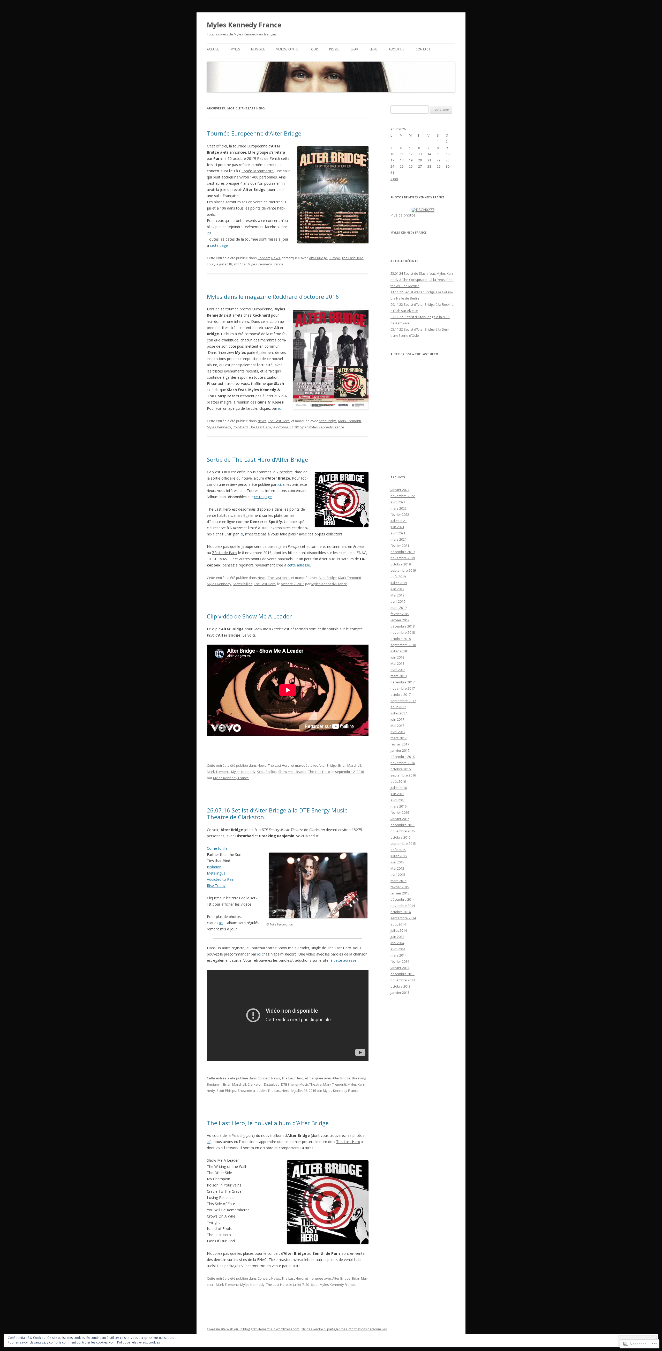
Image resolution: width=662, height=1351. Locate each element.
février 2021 (399, 545)
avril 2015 (397, 874)
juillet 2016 (398, 787)
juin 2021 (397, 527)
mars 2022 (398, 508)
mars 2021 (398, 539)
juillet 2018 (398, 651)
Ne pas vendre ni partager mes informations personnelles (344, 1329)
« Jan (394, 178)
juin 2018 (397, 657)
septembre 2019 (403, 570)
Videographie (287, 49)
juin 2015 (397, 862)
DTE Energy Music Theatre (301, 1084)
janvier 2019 (399, 620)
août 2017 (398, 707)
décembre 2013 (402, 974)
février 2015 (399, 887)
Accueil (213, 49)
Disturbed (272, 1084)
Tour (210, 264)
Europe (334, 258)
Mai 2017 (397, 725)
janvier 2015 (399, 893)
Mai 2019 (397, 595)
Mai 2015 (397, 868)
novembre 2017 (402, 688)
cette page (219, 245)
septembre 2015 (403, 843)
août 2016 (398, 781)
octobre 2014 (400, 911)
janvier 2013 (399, 992)
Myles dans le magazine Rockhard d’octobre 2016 (273, 296)
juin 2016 (397, 794)
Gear (354, 49)
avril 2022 (397, 502)
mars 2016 (398, 806)
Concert (264, 258)
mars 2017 (398, 738)
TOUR (313, 49)
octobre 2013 (400, 986)
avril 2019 (397, 601)
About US (396, 49)
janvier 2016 (399, 818)
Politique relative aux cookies (138, 1342)
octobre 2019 (400, 564)
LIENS (373, 49)
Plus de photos (403, 215)
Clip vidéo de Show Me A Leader (249, 616)
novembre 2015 (402, 831)
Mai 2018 (397, 663)
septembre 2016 (403, 775)
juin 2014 (397, 936)
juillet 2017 (398, 713)
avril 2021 (397, 533)
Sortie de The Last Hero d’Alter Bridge (257, 459)
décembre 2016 (402, 756)
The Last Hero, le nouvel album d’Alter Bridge (268, 1123)
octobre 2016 (400, 769)
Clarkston (254, 1084)
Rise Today (216, 885)
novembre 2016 (402, 762)
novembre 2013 (402, 980)
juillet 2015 (398, 856)
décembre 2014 (402, 899)
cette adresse (298, 565)
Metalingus (216, 873)
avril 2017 (397, 731)
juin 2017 (397, 719)
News (275, 258)
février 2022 (399, 514)
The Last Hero (352, 258)
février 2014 (399, 961)
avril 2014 (397, 949)
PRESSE (334, 49)
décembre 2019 (402, 551)
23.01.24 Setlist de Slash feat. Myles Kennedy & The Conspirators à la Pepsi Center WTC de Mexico (422, 279)
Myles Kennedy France (244, 24)
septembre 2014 (403, 918)
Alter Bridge (318, 258)
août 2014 (398, 924)
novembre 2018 (402, 632)
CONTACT (423, 49)
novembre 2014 (402, 905)
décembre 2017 (402, 682)
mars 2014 (398, 955)
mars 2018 (398, 676)
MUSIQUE (258, 49)
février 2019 (399, 613)
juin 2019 (397, 589)
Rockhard (240, 427)
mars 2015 (398, 880)
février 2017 (399, 744)
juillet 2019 (398, 582)
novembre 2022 (402, 496)
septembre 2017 (403, 700)
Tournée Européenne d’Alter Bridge (254, 133)
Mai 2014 (397, 943)
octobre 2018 (400, 638)
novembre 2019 (402, 558)
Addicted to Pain (220, 879)
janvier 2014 (399, 967)
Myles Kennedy (219, 427)
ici (208, 232)
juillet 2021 (398, 520)
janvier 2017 (399, 750)
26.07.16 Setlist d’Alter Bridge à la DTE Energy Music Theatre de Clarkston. (277, 813)
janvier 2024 (399, 489)
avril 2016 (397, 800)
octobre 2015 (400, 837)
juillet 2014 (398, 930)
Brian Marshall (349, 765)
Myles (235, 49)
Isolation (214, 866)
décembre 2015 (402, 825)
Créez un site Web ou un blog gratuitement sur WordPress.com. (253, 1329)
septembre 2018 (403, 645)
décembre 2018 (402, 626)
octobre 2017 (400, 694)
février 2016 (399, 812)
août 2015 (398, 849)
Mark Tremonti (349, 421)
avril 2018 (397, 669)
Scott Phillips (242, 583)
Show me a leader (292, 771)
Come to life (217, 848)
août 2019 (398, 576)
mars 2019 (398, 607)
